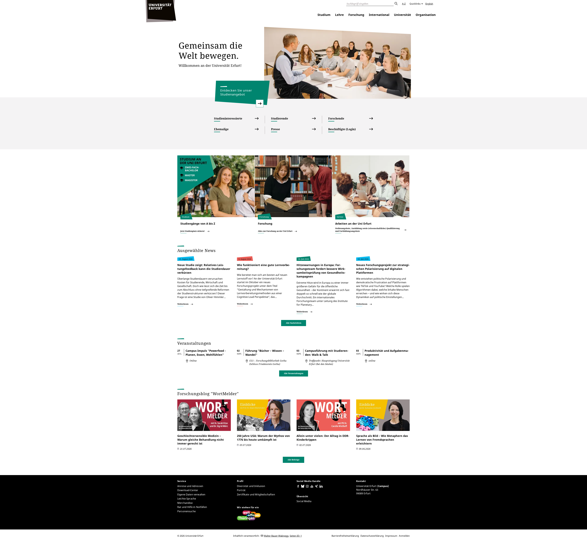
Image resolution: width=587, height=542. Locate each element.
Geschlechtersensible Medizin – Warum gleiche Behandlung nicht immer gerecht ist (200, 439)
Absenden (396, 3)
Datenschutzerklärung (372, 535)
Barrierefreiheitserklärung (345, 535)
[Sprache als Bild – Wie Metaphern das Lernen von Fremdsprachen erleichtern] (383, 415)
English (429, 3)
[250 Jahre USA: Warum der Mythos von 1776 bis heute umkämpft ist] (263, 415)
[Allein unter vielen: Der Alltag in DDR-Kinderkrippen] (323, 415)
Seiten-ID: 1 (296, 535)
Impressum (391, 535)
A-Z (404, 3)
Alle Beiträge (293, 459)
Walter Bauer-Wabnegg (276, 535)
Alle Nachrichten (293, 323)
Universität (402, 15)
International (379, 15)
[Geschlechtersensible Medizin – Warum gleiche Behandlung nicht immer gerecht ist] (204, 415)
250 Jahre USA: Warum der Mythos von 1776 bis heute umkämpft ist (263, 437)
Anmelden (404, 535)
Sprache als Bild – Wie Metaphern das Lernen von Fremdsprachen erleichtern (382, 439)
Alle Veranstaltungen (293, 373)
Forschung (356, 15)
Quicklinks (415, 3)
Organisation (426, 15)
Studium (323, 15)
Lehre (339, 15)
